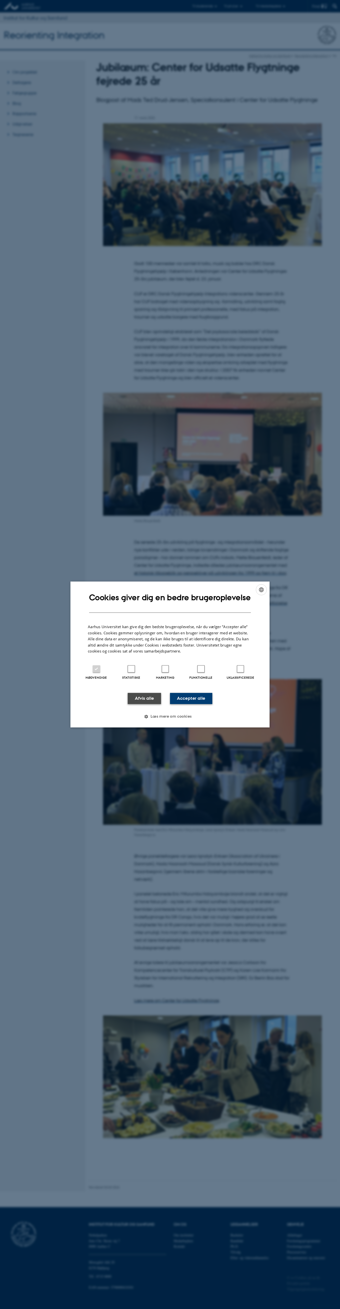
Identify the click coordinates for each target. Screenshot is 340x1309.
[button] (170, 717)
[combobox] (261, 589)
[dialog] (170, 654)
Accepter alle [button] (191, 698)
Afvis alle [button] (144, 698)
